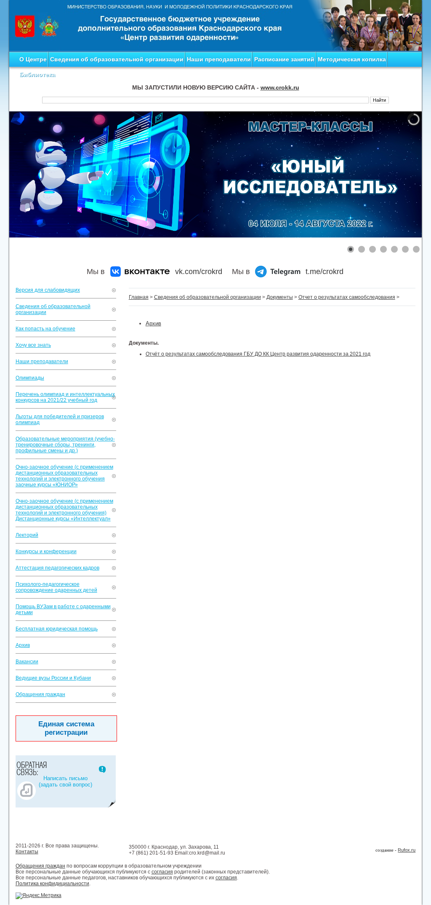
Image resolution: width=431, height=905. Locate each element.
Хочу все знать (33, 345)
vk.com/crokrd (198, 271)
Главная (139, 297)
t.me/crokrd (324, 271)
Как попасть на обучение (45, 329)
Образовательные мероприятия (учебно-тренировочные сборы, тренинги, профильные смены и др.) (65, 445)
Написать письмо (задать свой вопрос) (65, 781)
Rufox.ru (406, 849)
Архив (23, 645)
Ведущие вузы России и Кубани (53, 678)
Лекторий (27, 535)
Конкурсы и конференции (46, 551)
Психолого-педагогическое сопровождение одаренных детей (56, 587)
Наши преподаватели (219, 59)
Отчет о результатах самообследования (346, 297)
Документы (279, 297)
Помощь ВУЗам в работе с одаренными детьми (63, 609)
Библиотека (37, 74)
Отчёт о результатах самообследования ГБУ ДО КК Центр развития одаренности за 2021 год (258, 354)
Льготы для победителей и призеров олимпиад (60, 419)
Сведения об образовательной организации (117, 59)
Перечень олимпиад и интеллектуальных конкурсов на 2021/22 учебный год (65, 397)
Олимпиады (30, 378)
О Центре (33, 59)
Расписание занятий (284, 59)
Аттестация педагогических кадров (57, 568)
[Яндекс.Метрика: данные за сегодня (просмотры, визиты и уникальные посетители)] (38, 895)
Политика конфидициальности (52, 884)
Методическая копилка (352, 59)
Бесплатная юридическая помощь (57, 629)
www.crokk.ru (280, 87)
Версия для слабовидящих (48, 290)
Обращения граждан (40, 694)
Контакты (27, 852)
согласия (162, 872)
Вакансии (27, 662)
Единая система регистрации (66, 728)
